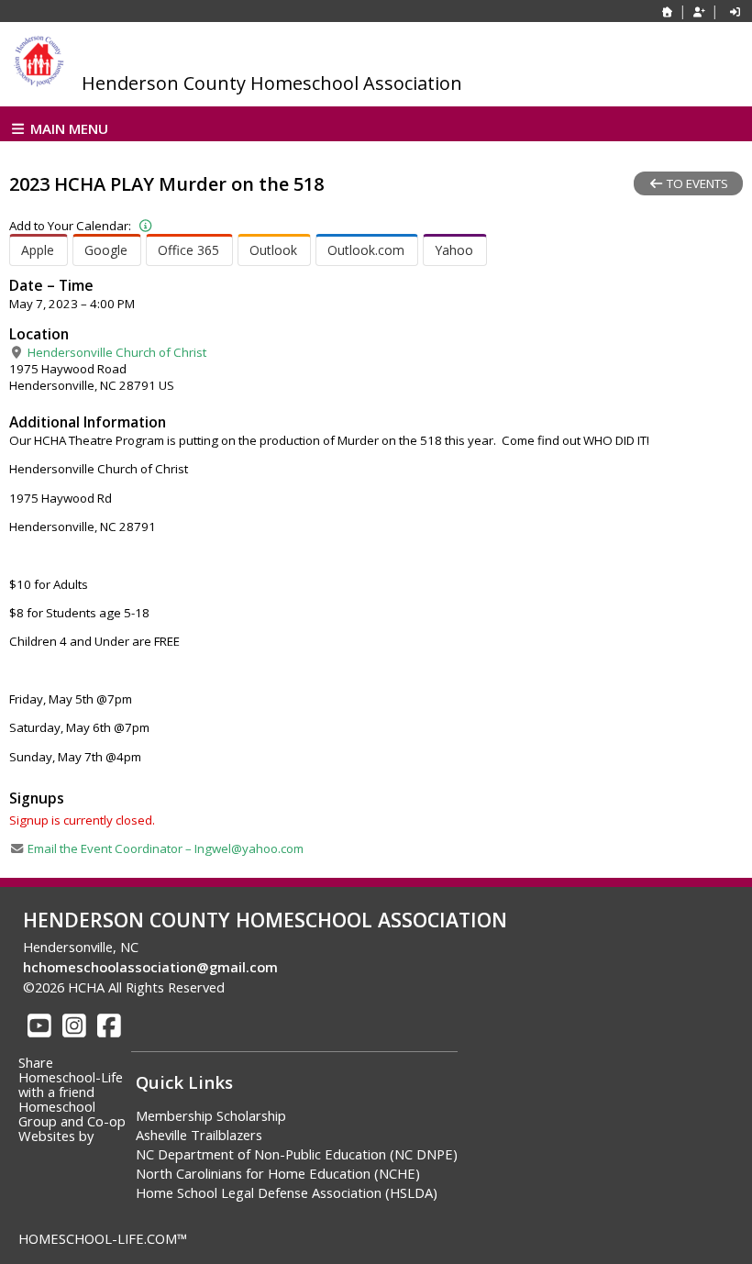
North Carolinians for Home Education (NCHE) (278, 1173)
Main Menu (67, 128)
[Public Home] (667, 11)
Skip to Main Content (306, 987)
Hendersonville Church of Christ (115, 352)
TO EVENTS (696, 183)
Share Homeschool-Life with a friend (70, 1077)
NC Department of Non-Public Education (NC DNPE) (297, 1154)
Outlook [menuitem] (273, 250)
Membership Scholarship (211, 1115)
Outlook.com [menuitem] (365, 250)
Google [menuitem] (105, 250)
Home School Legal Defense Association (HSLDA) (286, 1192)
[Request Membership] (698, 11)
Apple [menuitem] (37, 250)
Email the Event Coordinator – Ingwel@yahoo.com (164, 848)
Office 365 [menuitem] (188, 250)
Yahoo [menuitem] (454, 250)
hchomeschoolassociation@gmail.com (150, 967)
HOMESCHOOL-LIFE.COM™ (102, 1238)
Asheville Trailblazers (199, 1134)
